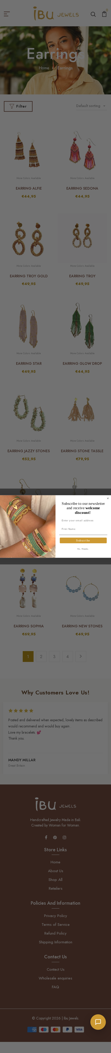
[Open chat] (98, 1022)
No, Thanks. (83, 549)
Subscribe (83, 540)
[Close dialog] (107, 498)
